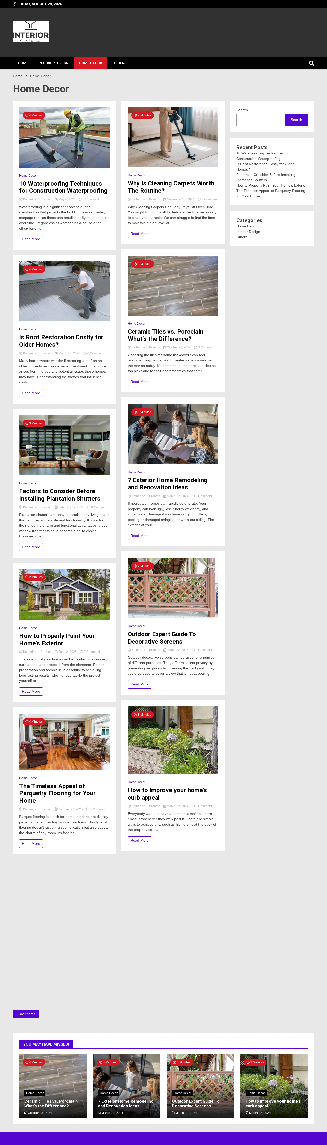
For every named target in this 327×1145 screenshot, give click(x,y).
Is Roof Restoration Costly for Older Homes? (61, 341)
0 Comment (91, 199)
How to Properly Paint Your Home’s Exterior (57, 639)
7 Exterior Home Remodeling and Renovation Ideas (167, 484)
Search (242, 110)
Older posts (26, 1014)
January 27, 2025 (71, 809)
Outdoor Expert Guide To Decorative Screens (162, 638)
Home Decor (90, 63)
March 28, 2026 (69, 353)
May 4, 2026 (67, 199)
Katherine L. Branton (37, 199)
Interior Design (54, 63)
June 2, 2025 (67, 652)
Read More (31, 239)
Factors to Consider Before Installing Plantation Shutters (59, 495)
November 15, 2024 (180, 199)
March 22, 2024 (177, 496)
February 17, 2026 (71, 507)
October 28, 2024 (179, 347)
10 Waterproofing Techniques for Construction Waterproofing (63, 187)
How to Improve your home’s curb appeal (167, 794)
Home (23, 63)
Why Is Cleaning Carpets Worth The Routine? (171, 187)
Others (119, 63)
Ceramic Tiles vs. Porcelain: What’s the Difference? (166, 335)
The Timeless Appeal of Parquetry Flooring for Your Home (57, 793)
